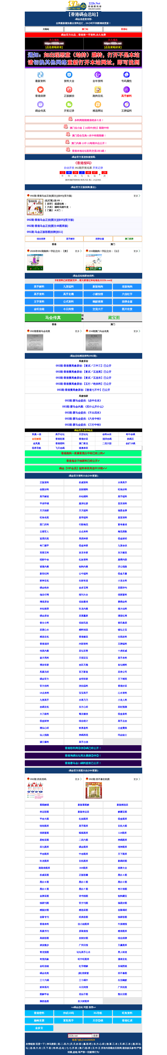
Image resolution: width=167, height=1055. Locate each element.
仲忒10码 (68, 1013)
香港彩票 (60, 439)
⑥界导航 (36, 448)
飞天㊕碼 (60, 448)
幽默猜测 (98, 301)
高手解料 (39, 286)
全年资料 (98, 81)
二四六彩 (107, 443)
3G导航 (97, 1013)
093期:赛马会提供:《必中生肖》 (83, 400)
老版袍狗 (127, 286)
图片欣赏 (127, 309)
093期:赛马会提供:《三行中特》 (83, 424)
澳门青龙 (83, 443)
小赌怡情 (98, 294)
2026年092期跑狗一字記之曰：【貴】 (49, 251)
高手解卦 (70, 239)
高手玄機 (68, 294)
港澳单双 (83, 448)
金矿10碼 (130, 443)
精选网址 (98, 110)
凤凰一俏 (36, 434)
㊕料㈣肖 (107, 434)
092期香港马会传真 (40, 331)
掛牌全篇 (100, 239)
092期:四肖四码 (38, 779)
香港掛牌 (40, 95)
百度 (95, 1035)
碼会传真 (40, 110)
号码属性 (126, 81)
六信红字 (127, 294)
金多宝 (39, 1028)
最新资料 (40, 81)
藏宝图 (114, 317)
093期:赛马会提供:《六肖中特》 (83, 418)
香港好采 (83, 439)
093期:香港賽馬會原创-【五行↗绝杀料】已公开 (83, 383)
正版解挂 (69, 95)
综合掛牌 (41, 239)
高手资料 (39, 294)
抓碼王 (130, 439)
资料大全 (69, 81)
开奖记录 (69, 110)
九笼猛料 (68, 286)
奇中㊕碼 (130, 434)
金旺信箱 (39, 309)
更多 (136, 195)
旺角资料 (127, 1013)
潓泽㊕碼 (107, 439)
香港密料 (60, 443)
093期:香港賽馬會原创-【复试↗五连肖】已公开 (83, 377)
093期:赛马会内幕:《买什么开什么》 (83, 406)
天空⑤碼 (98, 1020)
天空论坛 (83, 434)
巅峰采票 (39, 1020)
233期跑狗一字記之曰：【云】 (104, 251)
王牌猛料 (126, 110)
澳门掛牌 (129, 239)
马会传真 (53, 317)
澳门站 (85, 29)
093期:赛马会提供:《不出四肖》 (83, 412)
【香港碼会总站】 (83, 14)
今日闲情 (68, 309)
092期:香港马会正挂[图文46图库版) (47, 225)
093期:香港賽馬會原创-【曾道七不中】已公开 (83, 389)
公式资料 (68, 301)
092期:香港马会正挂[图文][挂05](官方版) (51, 195)
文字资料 (39, 301)
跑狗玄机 (98, 95)
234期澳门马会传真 (99, 331)
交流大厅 (98, 309)
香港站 (124, 29)
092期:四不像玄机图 (99, 779)
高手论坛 (60, 434)
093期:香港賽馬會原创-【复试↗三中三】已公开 (83, 365)
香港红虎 (127, 1020)
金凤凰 (36, 443)
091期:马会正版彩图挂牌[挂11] (45, 232)
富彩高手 (68, 1020)
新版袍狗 (98, 286)
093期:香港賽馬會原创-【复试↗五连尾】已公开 (83, 371)
